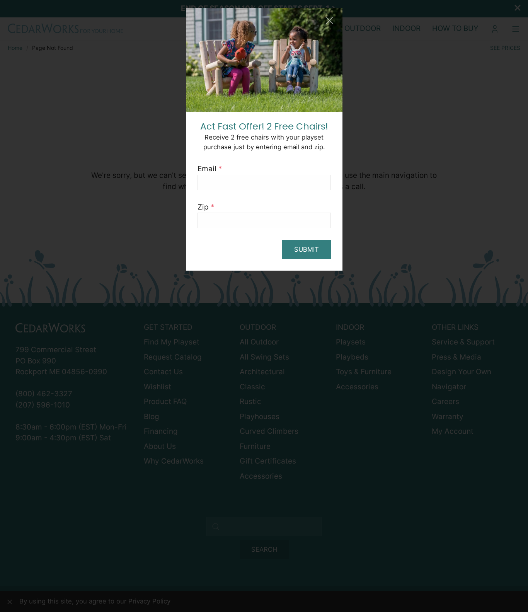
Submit (306, 249)
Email (210, 168)
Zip (206, 207)
